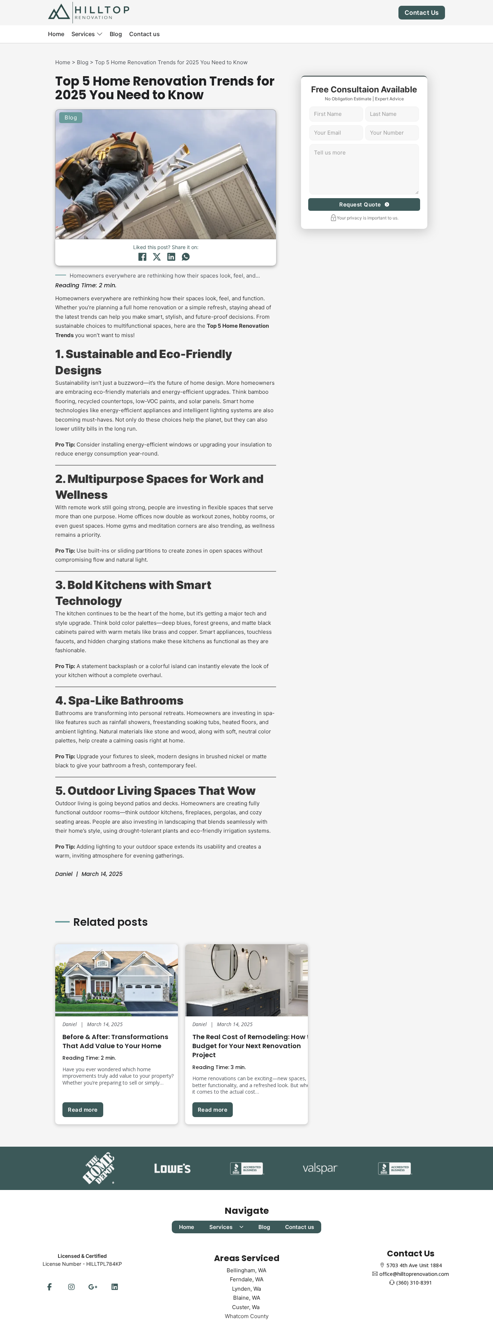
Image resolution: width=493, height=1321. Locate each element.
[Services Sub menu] (99, 34)
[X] (156, 256)
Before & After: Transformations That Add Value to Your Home (115, 1041)
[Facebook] (142, 256)
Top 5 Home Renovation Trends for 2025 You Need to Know (171, 62)
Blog (116, 34)
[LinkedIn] (171, 256)
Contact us (144, 34)
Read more (83, 1109)
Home (56, 34)
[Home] (88, 12)
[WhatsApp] (185, 256)
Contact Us (422, 12)
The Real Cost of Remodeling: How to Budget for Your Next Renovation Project (253, 1045)
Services (83, 34)
